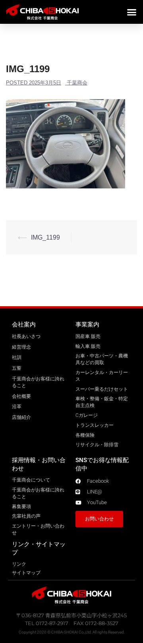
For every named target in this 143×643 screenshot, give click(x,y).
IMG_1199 (45, 237)
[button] (131, 11)
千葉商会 (77, 83)
